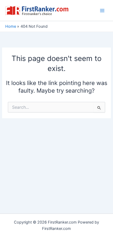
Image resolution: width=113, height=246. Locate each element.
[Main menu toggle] (102, 10)
